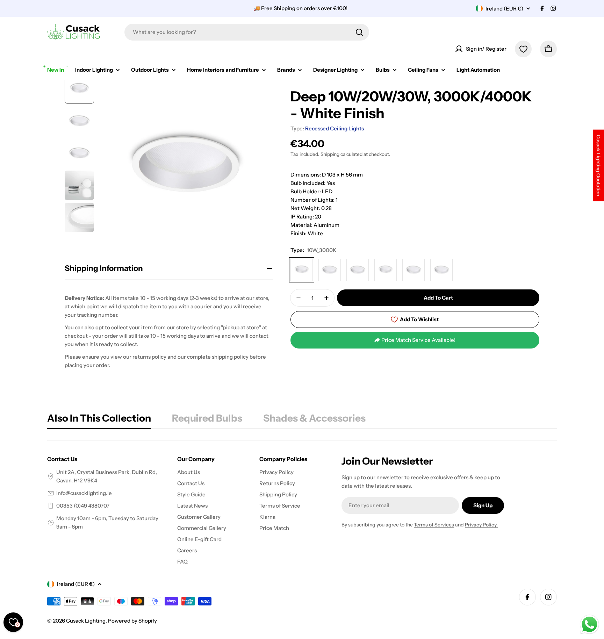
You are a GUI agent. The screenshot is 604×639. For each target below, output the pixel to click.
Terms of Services (434, 525)
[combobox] (246, 32)
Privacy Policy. (481, 525)
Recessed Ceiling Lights (334, 128)
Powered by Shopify (132, 620)
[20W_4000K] (385, 270)
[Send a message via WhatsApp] (589, 624)
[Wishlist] (523, 49)
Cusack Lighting (86, 620)
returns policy (149, 356)
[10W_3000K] (301, 270)
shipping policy (230, 356)
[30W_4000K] (441, 270)
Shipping (330, 154)
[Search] (359, 32)
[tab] (99, 420)
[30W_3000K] (413, 270)
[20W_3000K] (357, 270)
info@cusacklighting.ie (84, 493)
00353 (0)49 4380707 (82, 505)
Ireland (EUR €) (504, 8)
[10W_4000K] (329, 270)
